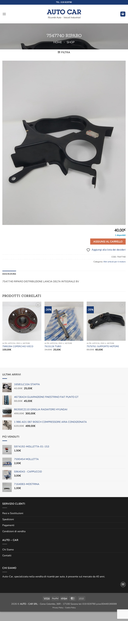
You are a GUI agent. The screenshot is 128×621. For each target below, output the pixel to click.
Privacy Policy (57, 607)
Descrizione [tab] (9, 274)
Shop (71, 42)
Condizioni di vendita (13, 531)
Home (57, 42)
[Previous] (2, 329)
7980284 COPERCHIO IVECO (17, 346)
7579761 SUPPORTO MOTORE (103, 346)
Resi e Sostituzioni (12, 513)
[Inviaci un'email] (123, 584)
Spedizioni (8, 519)
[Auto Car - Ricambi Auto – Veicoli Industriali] (64, 11)
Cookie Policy (70, 607)
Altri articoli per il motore (114, 261)
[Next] (125, 329)
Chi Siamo (8, 549)
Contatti (6, 555)
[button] (4, 14)
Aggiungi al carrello (108, 241)
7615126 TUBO (52, 346)
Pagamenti (8, 525)
